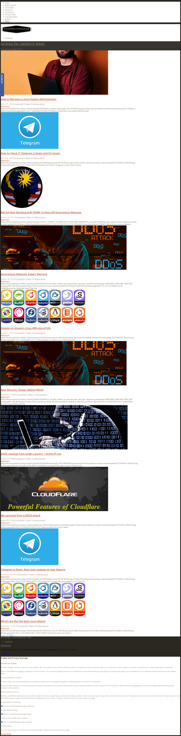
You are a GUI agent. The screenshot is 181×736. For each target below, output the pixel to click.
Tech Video (9, 7)
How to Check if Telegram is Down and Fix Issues (30, 153)
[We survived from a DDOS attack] (54, 510)
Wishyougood (39, 104)
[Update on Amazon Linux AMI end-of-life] (43, 323)
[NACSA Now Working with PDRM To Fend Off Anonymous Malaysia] (22, 207)
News (28, 104)
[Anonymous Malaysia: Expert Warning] (64, 269)
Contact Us (9, 12)
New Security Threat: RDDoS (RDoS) (22, 389)
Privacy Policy (10, 14)
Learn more (7, 653)
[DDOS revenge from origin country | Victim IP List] (64, 449)
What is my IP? (10, 5)
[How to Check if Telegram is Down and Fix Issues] (29, 148)
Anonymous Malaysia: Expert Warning (24, 274)
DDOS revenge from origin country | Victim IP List (31, 453)
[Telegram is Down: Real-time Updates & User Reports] (29, 564)
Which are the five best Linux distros (23, 621)
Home (7, 3)
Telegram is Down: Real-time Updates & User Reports (33, 569)
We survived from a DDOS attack (20, 515)
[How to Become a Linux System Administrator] (54, 94)
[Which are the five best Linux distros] (43, 616)
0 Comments (18, 104)
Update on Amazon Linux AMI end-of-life (25, 328)
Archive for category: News (23, 43)
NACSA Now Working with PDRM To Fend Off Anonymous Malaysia (41, 212)
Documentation (11, 17)
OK (2, 653)
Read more (5, 106)
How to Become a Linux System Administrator (29, 99)
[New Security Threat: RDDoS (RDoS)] (64, 385)
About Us (8, 10)
